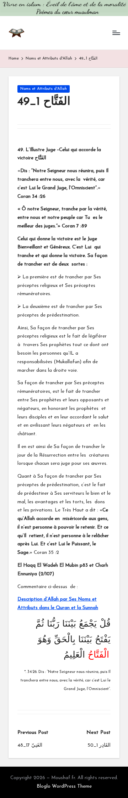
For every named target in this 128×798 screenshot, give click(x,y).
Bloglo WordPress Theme (64, 786)
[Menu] (115, 33)
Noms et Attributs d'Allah (43, 89)
